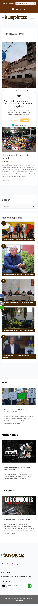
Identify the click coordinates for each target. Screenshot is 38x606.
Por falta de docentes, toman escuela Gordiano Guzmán (23, 3)
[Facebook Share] (2, 295)
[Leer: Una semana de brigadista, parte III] (19, 65)
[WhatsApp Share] (2, 307)
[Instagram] (21, 9)
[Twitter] (17, 9)
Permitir (25, 120)
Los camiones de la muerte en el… (17, 519)
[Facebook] (13, 9)
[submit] (30, 586)
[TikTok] (25, 9)
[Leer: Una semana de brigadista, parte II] (19, 139)
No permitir (14, 120)
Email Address (5, 581)
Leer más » (5, 180)
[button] (2, 311)
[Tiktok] (18, 564)
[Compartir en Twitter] (2, 299)
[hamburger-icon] (33, 17)
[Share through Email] (2, 303)
